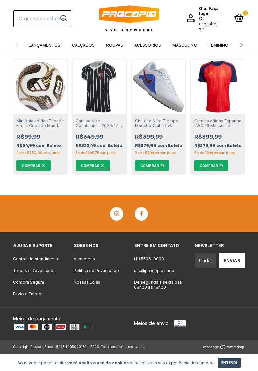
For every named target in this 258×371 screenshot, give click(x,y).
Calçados (83, 45)
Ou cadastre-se (208, 23)
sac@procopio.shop (154, 270)
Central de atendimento (36, 258)
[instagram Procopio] (116, 214)
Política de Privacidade (96, 270)
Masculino (184, 45)
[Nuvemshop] (224, 348)
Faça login (209, 11)
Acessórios (147, 45)
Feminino (218, 45)
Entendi (229, 363)
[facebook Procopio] (141, 214)
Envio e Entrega (28, 293)
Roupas (114, 45)
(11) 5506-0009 (149, 258)
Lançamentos (44, 45)
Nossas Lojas (87, 282)
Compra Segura (28, 282)
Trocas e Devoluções (34, 270)
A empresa (84, 258)
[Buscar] (63, 18)
